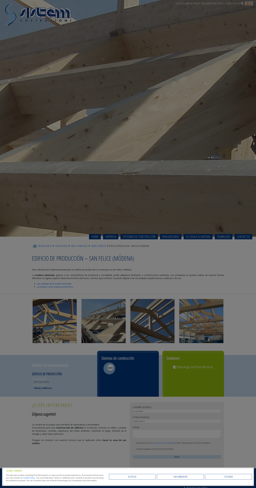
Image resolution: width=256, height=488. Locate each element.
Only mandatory (180, 476)
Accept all (132, 476)
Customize (228, 476)
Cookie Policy (29, 478)
